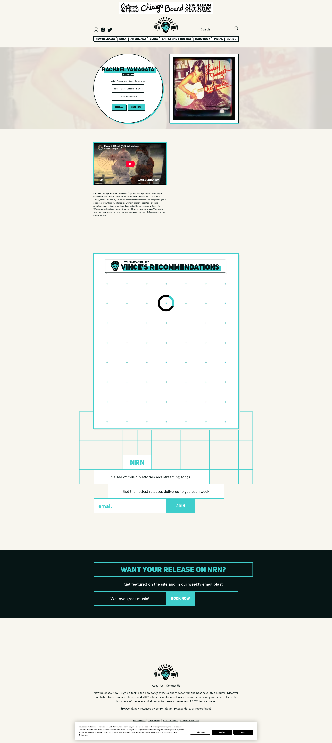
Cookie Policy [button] (130, 732)
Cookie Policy (154, 720)
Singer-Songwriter (137, 80)
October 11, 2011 (135, 88)
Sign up (125, 693)
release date (182, 708)
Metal (218, 39)
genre (159, 708)
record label (203, 708)
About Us (158, 685)
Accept (243, 732)
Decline (222, 732)
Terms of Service (170, 720)
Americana (138, 39)
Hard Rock (202, 39)
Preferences (200, 732)
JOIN (180, 506)
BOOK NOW (180, 598)
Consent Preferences (189, 720)
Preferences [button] (83, 735)
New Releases (105, 39)
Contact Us (173, 685)
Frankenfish (131, 96)
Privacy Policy (139, 720)
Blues (154, 39)
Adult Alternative (119, 80)
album (168, 708)
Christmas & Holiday (176, 39)
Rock (123, 39)
